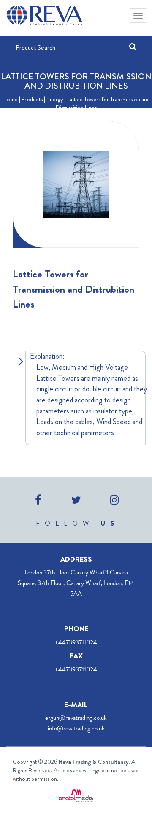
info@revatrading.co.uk (76, 728)
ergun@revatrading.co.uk (76, 717)
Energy (54, 99)
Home (10, 99)
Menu (137, 15)
